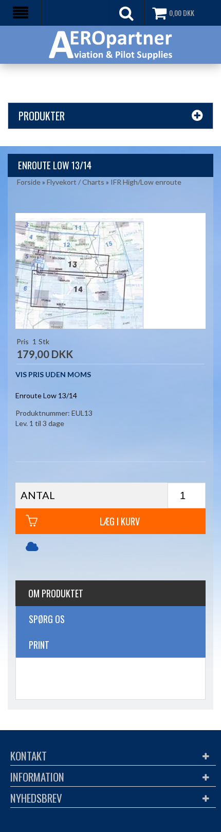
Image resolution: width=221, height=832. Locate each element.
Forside (29, 182)
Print (39, 644)
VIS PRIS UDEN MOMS (53, 374)
